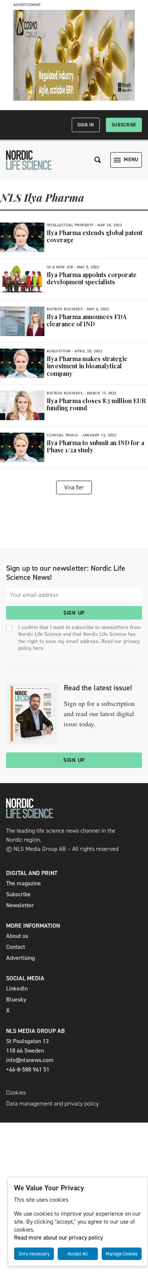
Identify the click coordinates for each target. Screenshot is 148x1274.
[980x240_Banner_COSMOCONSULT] (74, 99)
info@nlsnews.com (30, 1060)
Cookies (16, 1092)
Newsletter (20, 905)
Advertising (20, 958)
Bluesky (16, 999)
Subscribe (124, 125)
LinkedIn (17, 988)
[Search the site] (97, 160)
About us (17, 936)
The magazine (23, 883)
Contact (15, 947)
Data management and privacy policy (52, 1103)
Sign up (74, 613)
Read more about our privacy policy (58, 1237)
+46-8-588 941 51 (27, 1069)
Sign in (85, 125)
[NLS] (29, 160)
